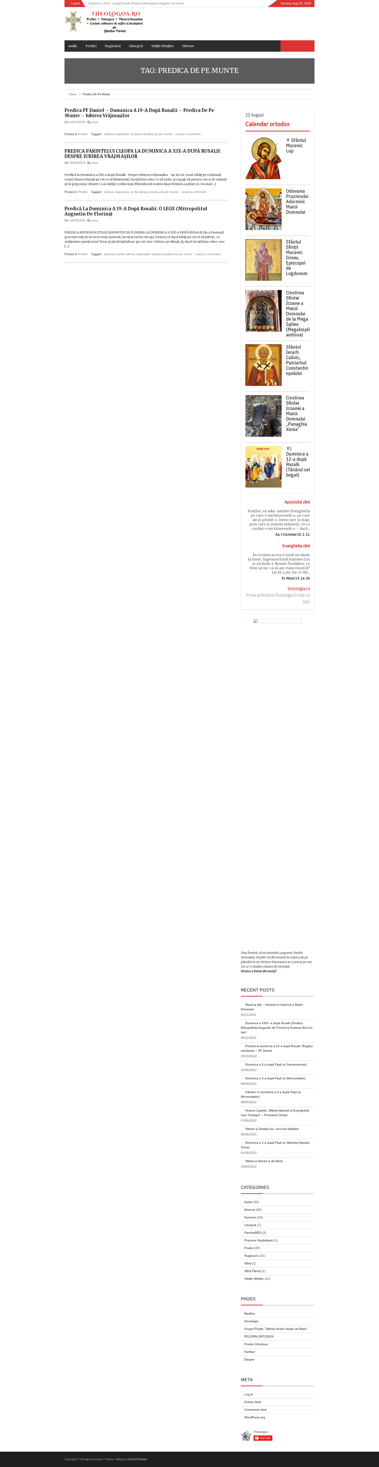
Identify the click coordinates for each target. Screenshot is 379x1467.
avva (95, 122)
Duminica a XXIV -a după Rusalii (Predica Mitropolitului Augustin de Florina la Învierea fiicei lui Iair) (276, 1027)
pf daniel (136, 134)
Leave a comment (187, 134)
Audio (72, 46)
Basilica (249, 1313)
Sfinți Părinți (252, 1271)
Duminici (250, 1217)
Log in (248, 1394)
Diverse (188, 46)
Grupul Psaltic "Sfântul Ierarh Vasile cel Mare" (275, 1329)
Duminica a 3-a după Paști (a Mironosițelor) (275, 1078)
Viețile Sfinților (162, 46)
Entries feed (252, 1402)
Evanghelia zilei (296, 546)
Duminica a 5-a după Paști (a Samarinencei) (276, 1064)
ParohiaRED (252, 1232)
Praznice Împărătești (258, 1240)
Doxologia (251, 1321)
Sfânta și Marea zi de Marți (263, 1161)
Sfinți (247, 1263)
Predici (91, 46)
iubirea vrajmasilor (116, 134)
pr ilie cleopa (139, 192)
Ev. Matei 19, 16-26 (296, 578)
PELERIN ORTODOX (259, 1336)
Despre (249, 1359)
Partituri (249, 1352)
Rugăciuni (113, 46)
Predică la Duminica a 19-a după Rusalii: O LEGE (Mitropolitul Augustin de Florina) (135, 211)
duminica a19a (114, 254)
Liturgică (136, 46)
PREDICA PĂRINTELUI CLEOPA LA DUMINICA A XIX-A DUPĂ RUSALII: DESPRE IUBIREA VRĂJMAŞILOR (142, 153)
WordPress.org (254, 1417)
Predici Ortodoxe (256, 1344)
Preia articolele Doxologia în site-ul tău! (278, 598)
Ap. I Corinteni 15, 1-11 (292, 534)
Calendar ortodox (267, 124)
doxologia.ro (299, 588)
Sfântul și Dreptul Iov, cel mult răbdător (272, 1129)
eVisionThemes (137, 1459)
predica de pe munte (157, 134)
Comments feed (255, 1409)
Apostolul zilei (297, 502)
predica (157, 254)
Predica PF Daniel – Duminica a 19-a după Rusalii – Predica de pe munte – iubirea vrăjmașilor (139, 113)
